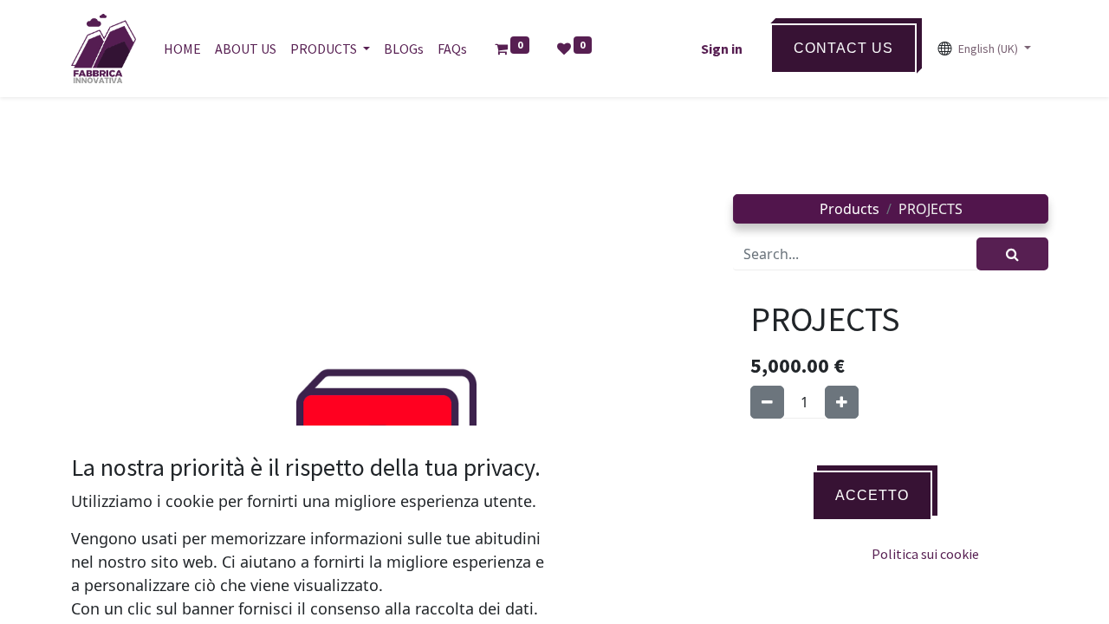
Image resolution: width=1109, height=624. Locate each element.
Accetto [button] (872, 495)
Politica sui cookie (925, 553)
